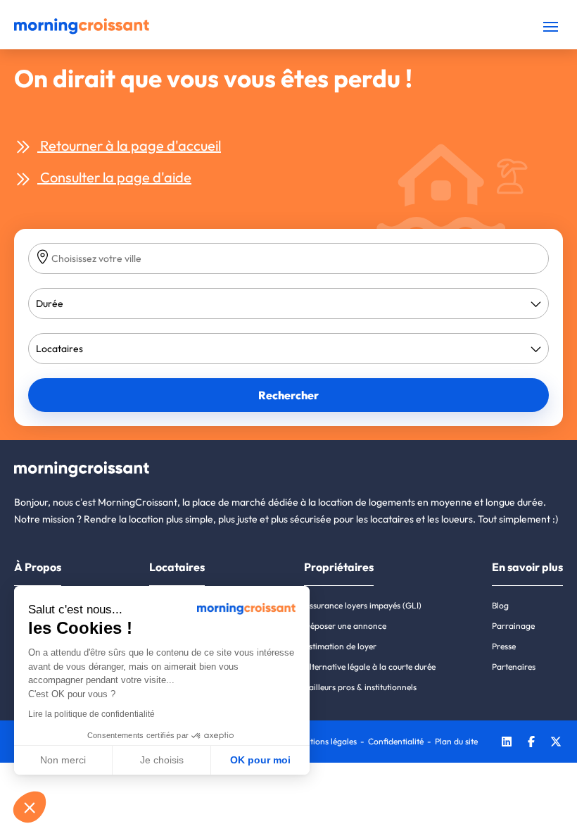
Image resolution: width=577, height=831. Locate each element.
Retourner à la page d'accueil (129, 145)
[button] (29, 807)
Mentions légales (325, 741)
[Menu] (550, 26)
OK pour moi (260, 760)
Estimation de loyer (340, 646)
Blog (500, 605)
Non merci (63, 760)
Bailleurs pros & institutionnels (360, 687)
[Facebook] (531, 743)
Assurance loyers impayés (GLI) (362, 605)
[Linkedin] (507, 743)
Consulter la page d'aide (114, 177)
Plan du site (456, 741)
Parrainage (513, 625)
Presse (504, 646)
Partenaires (513, 666)
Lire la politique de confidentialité (91, 714)
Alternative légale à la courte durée (370, 666)
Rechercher (288, 395)
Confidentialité (396, 741)
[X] (556, 743)
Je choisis (162, 760)
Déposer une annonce (345, 625)
